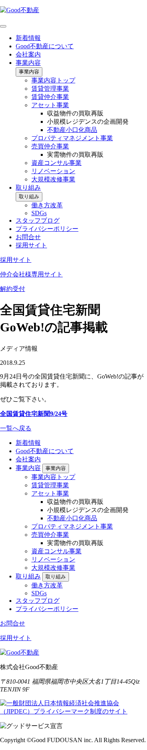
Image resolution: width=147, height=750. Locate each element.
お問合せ (28, 237)
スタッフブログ (38, 220)
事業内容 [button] (29, 72)
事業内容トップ (53, 80)
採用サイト (31, 245)
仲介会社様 (31, 274)
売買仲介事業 (50, 146)
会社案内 (28, 54)
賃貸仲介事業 (50, 96)
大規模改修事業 (53, 179)
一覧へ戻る (15, 428)
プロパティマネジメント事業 (72, 138)
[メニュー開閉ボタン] (3, 26)
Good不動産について (45, 46)
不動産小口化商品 (72, 129)
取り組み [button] (29, 196)
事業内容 (28, 62)
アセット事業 (50, 105)
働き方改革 (47, 205)
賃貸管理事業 (50, 88)
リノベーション (53, 171)
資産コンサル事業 (56, 162)
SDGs (39, 213)
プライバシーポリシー (47, 228)
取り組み (28, 187)
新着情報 (28, 38)
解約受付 (12, 288)
